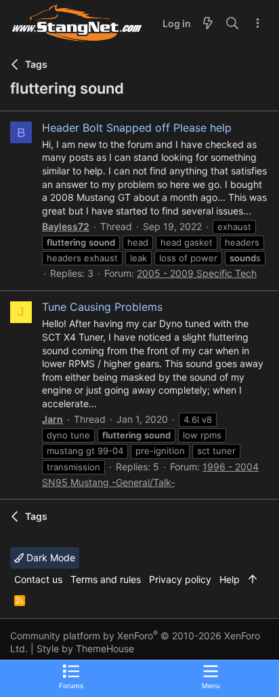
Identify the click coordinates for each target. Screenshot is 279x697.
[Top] (252, 579)
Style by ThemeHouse (85, 648)
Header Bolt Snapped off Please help (137, 127)
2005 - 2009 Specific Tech (197, 273)
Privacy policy (180, 579)
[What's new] (207, 23)
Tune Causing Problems (102, 307)
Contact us (38, 579)
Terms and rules (105, 579)
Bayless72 (65, 226)
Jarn (52, 419)
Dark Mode (49, 557)
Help (229, 579)
